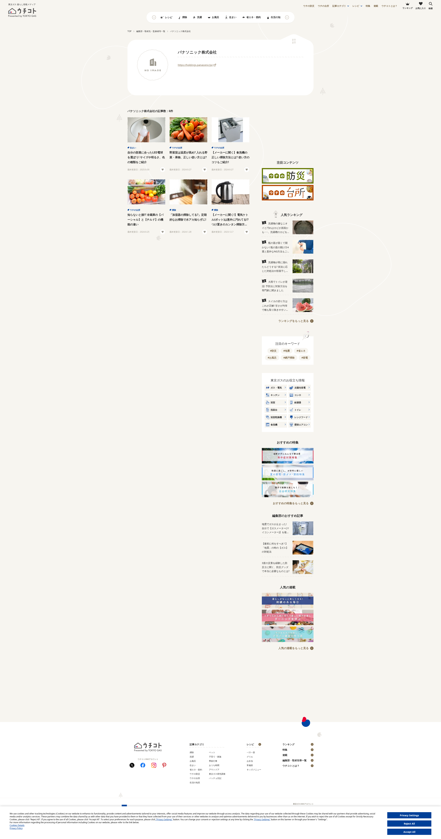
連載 (376, 6)
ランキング (289, 744)
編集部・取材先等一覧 (295, 760)
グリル (250, 756)
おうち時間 (214, 765)
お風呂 (215, 17)
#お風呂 (272, 357)
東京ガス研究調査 (217, 773)
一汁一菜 (251, 752)
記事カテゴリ (339, 6)
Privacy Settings (409, 815)
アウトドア (214, 769)
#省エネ (301, 350)
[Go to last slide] (154, 17)
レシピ (355, 6)
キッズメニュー (254, 769)
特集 (368, 6)
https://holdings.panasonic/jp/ (195, 65)
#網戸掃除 (289, 357)
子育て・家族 (215, 756)
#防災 (273, 350)
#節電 (304, 357)
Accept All (409, 831)
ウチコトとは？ (389, 6)
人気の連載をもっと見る (293, 648)
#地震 (286, 350)
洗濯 (199, 17)
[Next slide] (287, 17)
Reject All (409, 823)
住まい (232, 17)
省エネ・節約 (253, 17)
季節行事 (213, 761)
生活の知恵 (277, 17)
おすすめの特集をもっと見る (291, 503)
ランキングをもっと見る (293, 321)
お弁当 (250, 761)
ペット (212, 752)
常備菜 (250, 765)
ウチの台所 (177, 147)
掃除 (184, 17)
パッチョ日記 (215, 778)
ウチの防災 (195, 773)
